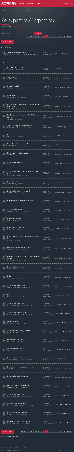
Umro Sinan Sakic (13, 182)
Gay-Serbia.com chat (32, 54)
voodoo (60, 192)
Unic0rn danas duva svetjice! (17, 412)
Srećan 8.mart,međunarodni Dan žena (20, 144)
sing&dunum (13, 414)
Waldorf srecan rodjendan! (16, 403)
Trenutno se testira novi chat (17, 52)
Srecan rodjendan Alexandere (17, 376)
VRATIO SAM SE (12, 321)
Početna (21, 3)
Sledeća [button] (69, 36)
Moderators (17, 26)
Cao (8, 294)
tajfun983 (60, 163)
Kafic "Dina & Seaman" (15, 68)
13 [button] (64, 36)
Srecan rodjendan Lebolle (16, 285)
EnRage (11, 26)
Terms (25, 447)
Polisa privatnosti (13, 447)
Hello (9, 276)
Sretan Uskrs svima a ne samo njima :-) (20, 367)
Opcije (23, 431)
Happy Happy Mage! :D (15, 218)
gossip (11, 137)
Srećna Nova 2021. (13, 86)
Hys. (10, 351)
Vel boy (11, 108)
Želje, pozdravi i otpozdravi (28, 20)
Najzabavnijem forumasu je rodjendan (20, 200)
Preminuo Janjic (12, 135)
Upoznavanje (11, 95)
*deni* (11, 88)
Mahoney (12, 323)
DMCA (21, 447)
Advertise (4, 447)
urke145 (60, 136)
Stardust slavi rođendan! (15, 209)
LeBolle (60, 286)
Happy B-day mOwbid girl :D (17, 227)
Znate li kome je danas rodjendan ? (19, 126)
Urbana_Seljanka (63, 96)
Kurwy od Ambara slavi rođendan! (19, 247)
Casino (11, 54)
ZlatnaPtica (13, 211)
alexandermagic (15, 127)
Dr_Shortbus (61, 422)
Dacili (11, 296)
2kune (11, 369)
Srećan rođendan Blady (15, 340)
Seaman (11, 70)
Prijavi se (68, 3)
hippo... (59, 87)
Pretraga (39, 3)
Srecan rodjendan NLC (15, 162)
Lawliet (12, 278)
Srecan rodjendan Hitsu (15, 267)
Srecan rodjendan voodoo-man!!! (18, 191)
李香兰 (59, 304)
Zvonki (59, 210)
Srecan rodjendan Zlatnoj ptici (17, 312)
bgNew (59, 53)
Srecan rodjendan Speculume (17, 358)
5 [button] (57, 36)
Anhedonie (61, 386)
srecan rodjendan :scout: (15, 349)
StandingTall (14, 79)
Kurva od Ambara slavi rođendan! (18, 385)
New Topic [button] (8, 42)
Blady (59, 173)
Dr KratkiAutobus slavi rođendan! (18, 421)
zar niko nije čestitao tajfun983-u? (19, 331)
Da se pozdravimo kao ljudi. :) (17, 153)
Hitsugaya (60, 248)
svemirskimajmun (63, 127)
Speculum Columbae (16, 405)
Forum (29, 3)
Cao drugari (11, 77)
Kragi (59, 183)
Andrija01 (12, 97)
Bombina (60, 69)
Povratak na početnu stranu (10, 436)
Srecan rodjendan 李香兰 (16, 303)
